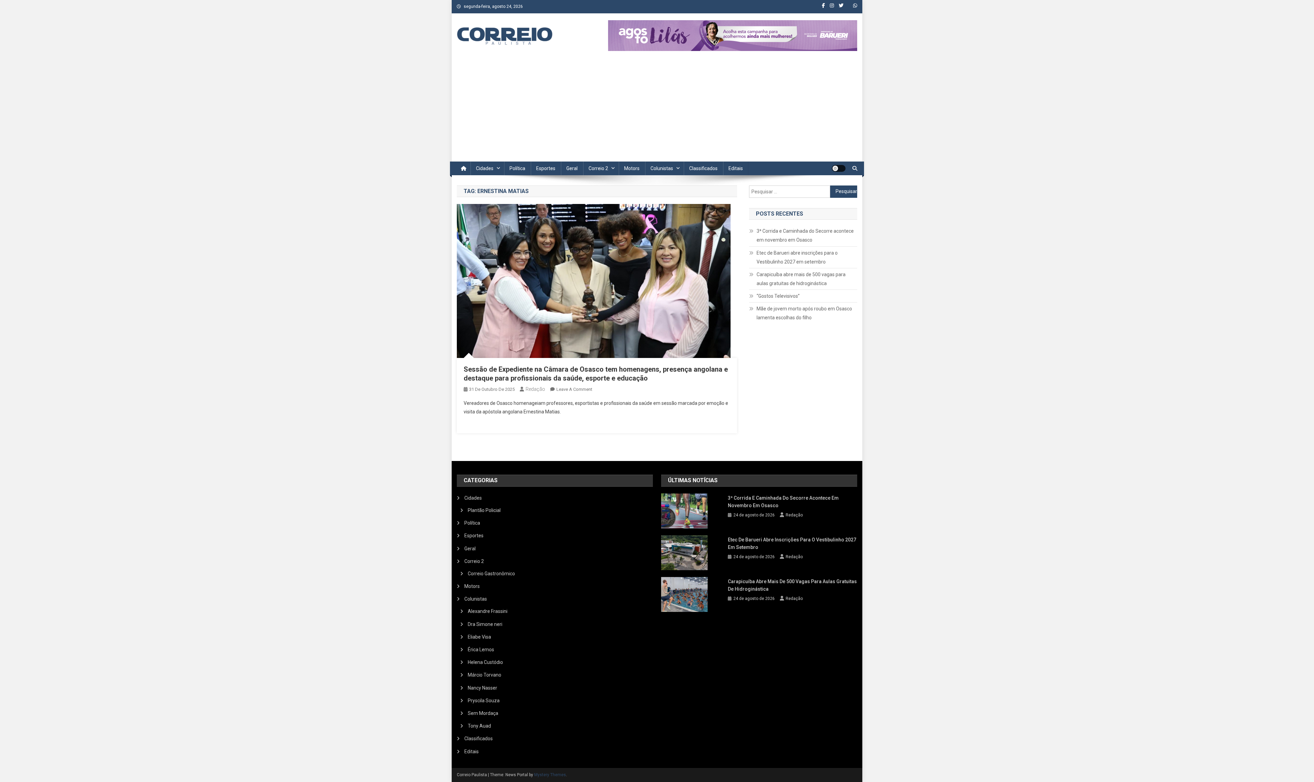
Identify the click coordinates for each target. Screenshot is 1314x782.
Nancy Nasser (482, 688)
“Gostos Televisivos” (778, 296)
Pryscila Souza (484, 700)
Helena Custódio (485, 662)
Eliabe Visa (479, 637)
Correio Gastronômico (491, 573)
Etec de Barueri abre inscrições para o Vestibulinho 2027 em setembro (797, 257)
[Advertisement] (657, 110)
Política (517, 168)
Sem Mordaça (483, 713)
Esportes (545, 168)
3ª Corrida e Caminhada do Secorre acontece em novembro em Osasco (805, 235)
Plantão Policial (484, 510)
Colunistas (661, 168)
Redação (535, 389)
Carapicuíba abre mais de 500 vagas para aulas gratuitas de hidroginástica (801, 279)
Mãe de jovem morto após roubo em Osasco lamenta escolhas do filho (804, 313)
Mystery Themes (550, 774)
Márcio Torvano (484, 675)
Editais (736, 168)
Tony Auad (479, 726)
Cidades (484, 168)
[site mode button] (839, 168)
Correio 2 (598, 168)
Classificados (703, 168)
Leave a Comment (574, 389)
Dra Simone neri (485, 624)
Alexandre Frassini (487, 611)
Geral (572, 168)
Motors (632, 168)
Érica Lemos (481, 649)
